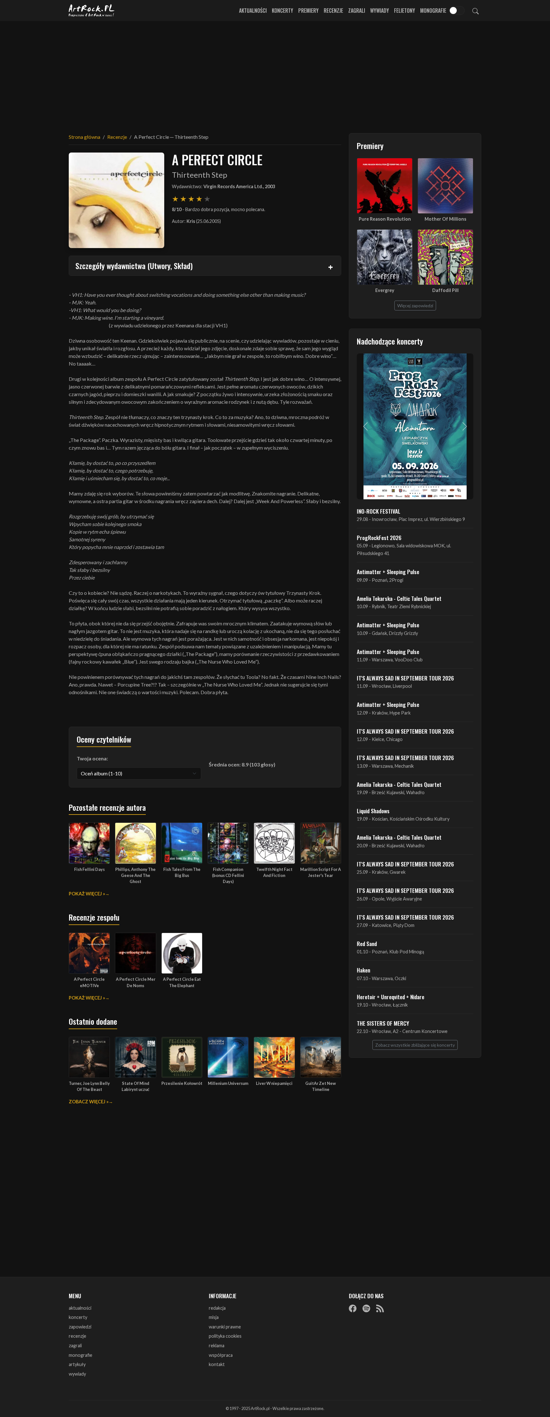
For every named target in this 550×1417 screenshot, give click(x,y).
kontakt (217, 1364)
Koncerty (282, 10)
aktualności (80, 1308)
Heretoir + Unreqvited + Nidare (390, 997)
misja (214, 1317)
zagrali (75, 1345)
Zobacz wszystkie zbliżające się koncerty (415, 1045)
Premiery (308, 10)
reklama (216, 1345)
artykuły (77, 1364)
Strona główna (84, 137)
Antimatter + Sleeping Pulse (388, 571)
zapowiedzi (80, 1326)
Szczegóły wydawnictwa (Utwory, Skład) (134, 265)
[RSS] (380, 1308)
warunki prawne (225, 1326)
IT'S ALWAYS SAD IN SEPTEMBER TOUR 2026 (405, 678)
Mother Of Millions (445, 219)
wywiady (77, 1374)
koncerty (78, 1317)
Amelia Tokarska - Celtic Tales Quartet (399, 598)
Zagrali (356, 10)
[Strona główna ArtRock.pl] (92, 10)
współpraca (221, 1355)
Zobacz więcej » (89, 1101)
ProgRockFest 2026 (379, 537)
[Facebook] (352, 1308)
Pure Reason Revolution (385, 219)
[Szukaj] (475, 10)
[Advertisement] (275, 73)
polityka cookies (225, 1336)
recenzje (77, 1336)
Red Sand (367, 943)
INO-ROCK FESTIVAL (378, 511)
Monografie (433, 10)
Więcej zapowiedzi (415, 305)
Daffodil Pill (445, 290)
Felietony (404, 10)
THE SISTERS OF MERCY (383, 1023)
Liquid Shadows (373, 811)
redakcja (217, 1308)
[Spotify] (366, 1308)
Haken (363, 970)
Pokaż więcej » (87, 893)
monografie (80, 1355)
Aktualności (253, 10)
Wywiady (379, 10)
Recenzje (333, 10)
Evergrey (384, 290)
